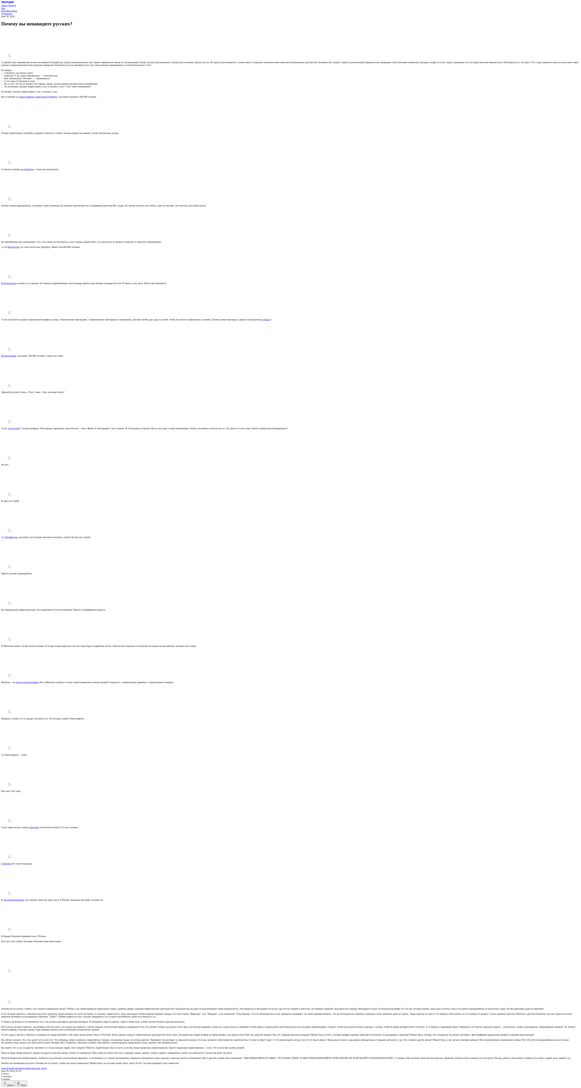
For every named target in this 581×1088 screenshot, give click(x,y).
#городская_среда (37, 1068)
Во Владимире (8, 356)
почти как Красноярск (27, 682)
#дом (9, 1068)
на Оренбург (27, 169)
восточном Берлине (13, 900)
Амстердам (13, 428)
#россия (24, 1068)
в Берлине (34, 827)
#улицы (16, 1068)
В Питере (6, 863)
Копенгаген (14, 247)
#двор (4, 1068)
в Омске (266, 319)
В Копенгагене (9, 283)
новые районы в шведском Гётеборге (38, 97)
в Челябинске (11, 537)
